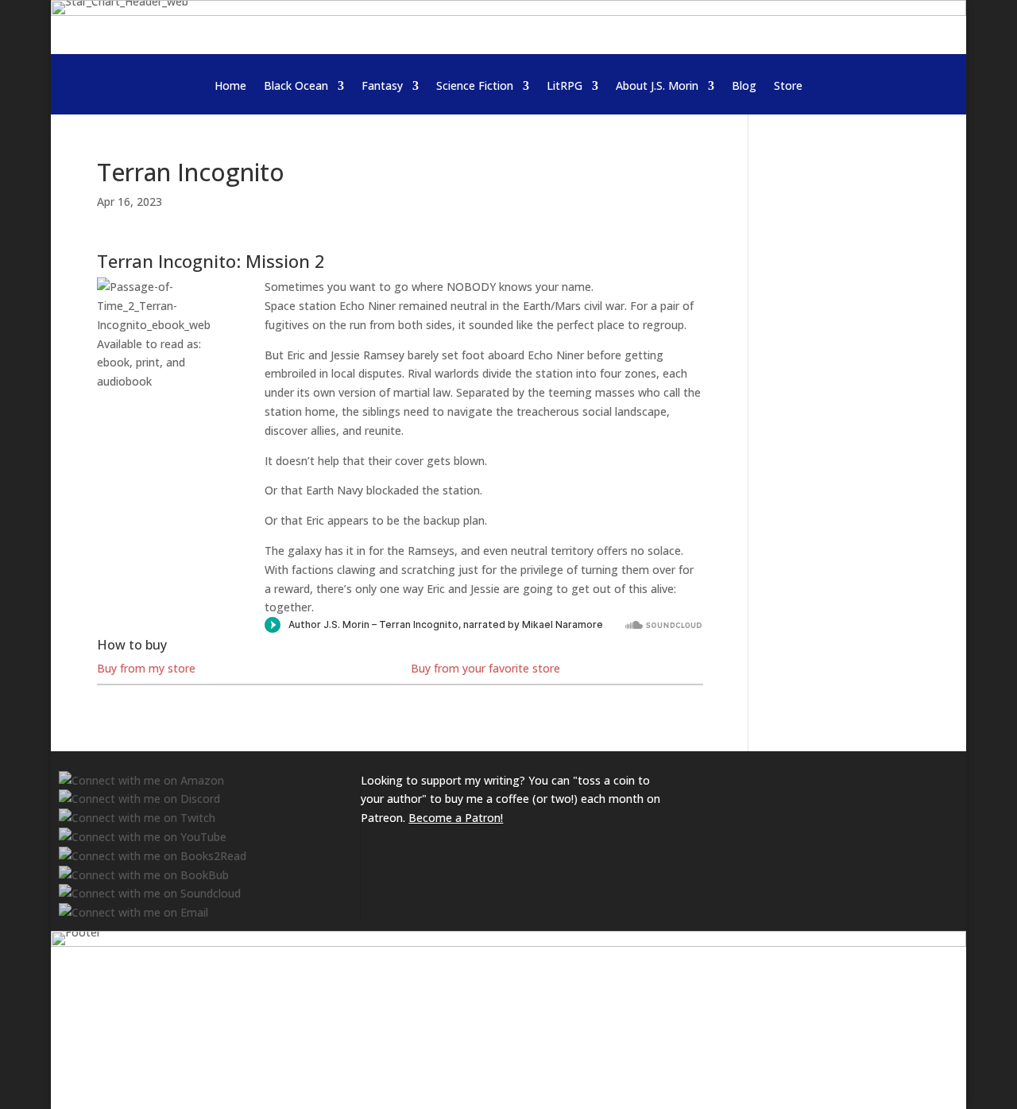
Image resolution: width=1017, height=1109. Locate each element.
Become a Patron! (455, 817)
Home (230, 86)
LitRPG (564, 86)
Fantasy (382, 86)
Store (788, 86)
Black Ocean (296, 86)
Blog (744, 86)
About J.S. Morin (657, 86)
